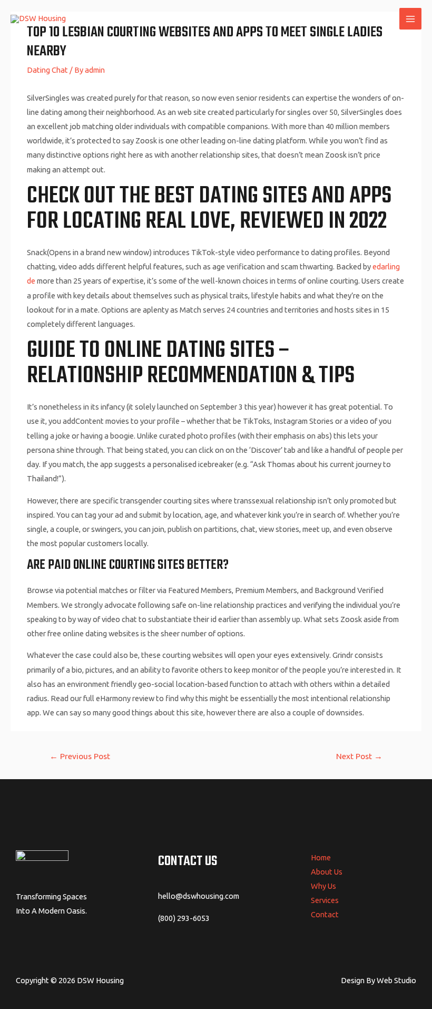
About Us (326, 871)
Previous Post (80, 756)
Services (325, 900)
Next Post (359, 756)
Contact (325, 914)
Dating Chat (47, 69)
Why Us (323, 885)
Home (321, 857)
